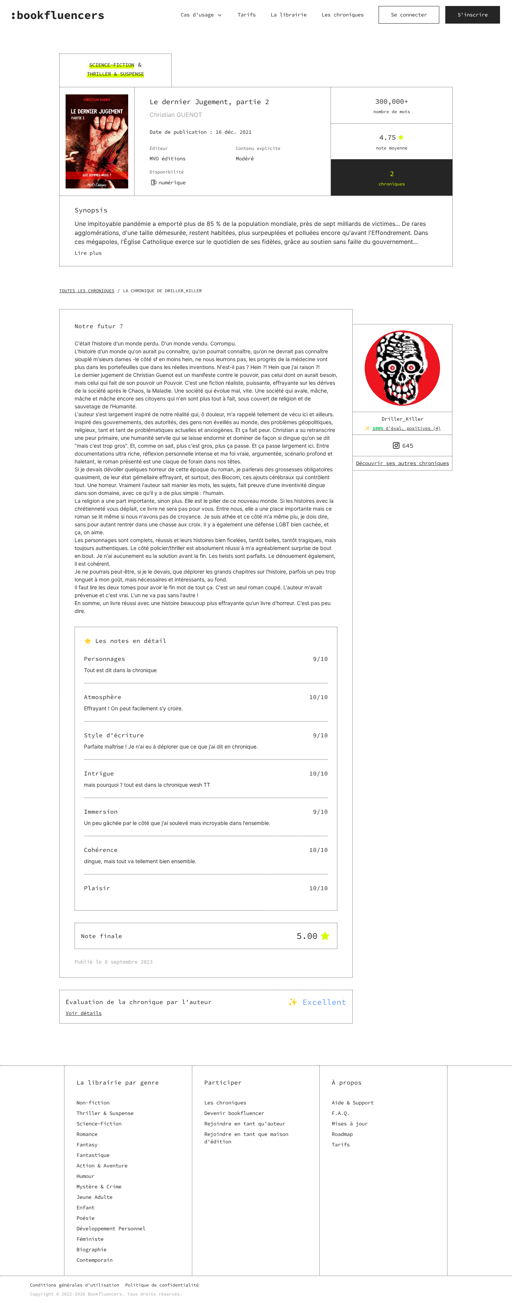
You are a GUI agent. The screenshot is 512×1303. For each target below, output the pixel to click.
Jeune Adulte (94, 1197)
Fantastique (92, 1155)
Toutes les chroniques (86, 290)
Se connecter (409, 14)
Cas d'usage (197, 14)
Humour (85, 1176)
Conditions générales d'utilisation (74, 1285)
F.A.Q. (341, 1113)
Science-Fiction (98, 1123)
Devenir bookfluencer (234, 1113)
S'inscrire (473, 14)
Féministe (89, 1239)
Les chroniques (343, 14)
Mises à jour (350, 1123)
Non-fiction (92, 1102)
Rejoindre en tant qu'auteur (244, 1123)
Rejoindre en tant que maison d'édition (246, 1138)
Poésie (85, 1218)
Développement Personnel (110, 1228)
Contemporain (94, 1260)
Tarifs (247, 14)
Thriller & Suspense (104, 1113)
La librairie (289, 14)
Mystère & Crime (98, 1186)
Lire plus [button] (88, 253)
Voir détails (84, 1013)
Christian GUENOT (176, 114)
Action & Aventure (101, 1165)
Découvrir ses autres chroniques (402, 463)
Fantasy (86, 1144)
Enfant (85, 1207)
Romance (86, 1134)
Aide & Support (353, 1102)
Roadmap (342, 1134)
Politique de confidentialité (162, 1285)
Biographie (91, 1249)
